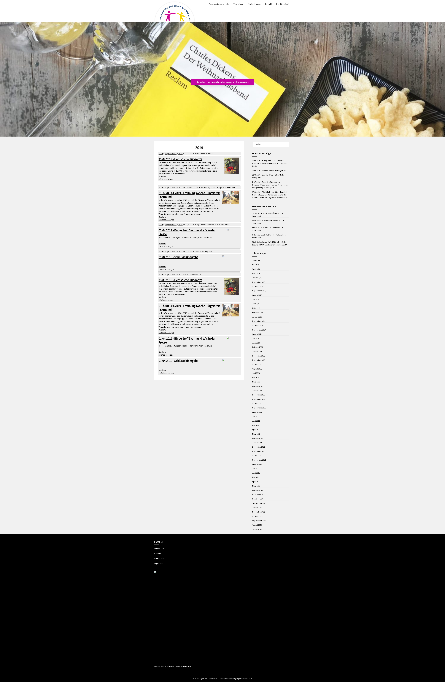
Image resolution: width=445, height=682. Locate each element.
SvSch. (255, 213)
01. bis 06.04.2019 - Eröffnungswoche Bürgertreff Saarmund (189, 195)
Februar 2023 (257, 386)
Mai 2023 (255, 377)
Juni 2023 (256, 373)
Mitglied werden (254, 4)
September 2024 (259, 330)
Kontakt (268, 4)
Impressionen (170, 153)
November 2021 (258, 451)
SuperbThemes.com (244, 678)
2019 (180, 153)
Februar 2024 (257, 347)
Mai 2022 (255, 425)
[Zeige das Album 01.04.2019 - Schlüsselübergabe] (229, 256)
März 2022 (256, 434)
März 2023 (256, 382)
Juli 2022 (255, 416)
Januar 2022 (257, 442)
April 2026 (256, 269)
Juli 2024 (255, 338)
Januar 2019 (257, 529)
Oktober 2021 (257, 455)
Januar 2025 (257, 317)
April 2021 (256, 481)
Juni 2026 (256, 260)
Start (161, 153)
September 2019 (259, 520)
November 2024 (258, 321)
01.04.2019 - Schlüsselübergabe (178, 257)
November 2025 (258, 282)
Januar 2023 (257, 390)
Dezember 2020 (258, 494)
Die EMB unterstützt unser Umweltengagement (172, 666)
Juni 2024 (256, 343)
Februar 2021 (257, 490)
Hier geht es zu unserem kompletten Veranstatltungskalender (222, 82)
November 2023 (258, 360)
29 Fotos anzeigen (166, 269)
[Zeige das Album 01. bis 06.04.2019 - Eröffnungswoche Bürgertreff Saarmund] (230, 203)
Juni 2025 (256, 303)
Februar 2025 (257, 312)
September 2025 (259, 290)
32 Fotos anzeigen (166, 219)
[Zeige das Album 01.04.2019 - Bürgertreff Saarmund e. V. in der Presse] (234, 232)
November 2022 (258, 399)
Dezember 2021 (258, 447)
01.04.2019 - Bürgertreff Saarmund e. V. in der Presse (187, 232)
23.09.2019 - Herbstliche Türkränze (180, 159)
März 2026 (256, 273)
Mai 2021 (255, 477)
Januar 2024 (257, 351)
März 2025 (256, 308)
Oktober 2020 (257, 499)
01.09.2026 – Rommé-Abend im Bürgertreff (269, 170)
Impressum (158, 563)
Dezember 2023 (258, 356)
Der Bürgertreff (282, 4)
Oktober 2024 (257, 325)
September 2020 (259, 503)
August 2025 (257, 295)
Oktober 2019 (257, 516)
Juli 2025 (255, 299)
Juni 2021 (256, 473)
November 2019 (258, 512)
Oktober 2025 (257, 286)
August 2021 (257, 464)
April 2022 (256, 429)
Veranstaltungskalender (219, 4)
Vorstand (157, 553)
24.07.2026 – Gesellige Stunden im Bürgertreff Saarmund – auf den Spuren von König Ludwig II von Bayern (270, 185)
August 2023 (257, 369)
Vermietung (238, 4)
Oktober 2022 (257, 403)
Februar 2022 (257, 438)
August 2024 (257, 334)
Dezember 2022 (258, 394)
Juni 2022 (256, 421)
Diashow (162, 176)
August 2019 (257, 525)
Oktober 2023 (257, 364)
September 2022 (259, 407)
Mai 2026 (255, 264)
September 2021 (259, 460)
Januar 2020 (257, 507)
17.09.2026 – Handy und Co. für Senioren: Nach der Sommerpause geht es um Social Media (269, 163)
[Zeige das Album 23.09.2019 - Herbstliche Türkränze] (231, 173)
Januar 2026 (257, 277)
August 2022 (257, 412)
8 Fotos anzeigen (166, 179)
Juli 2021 (255, 468)
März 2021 (256, 486)
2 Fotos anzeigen (166, 246)
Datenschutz (159, 558)
